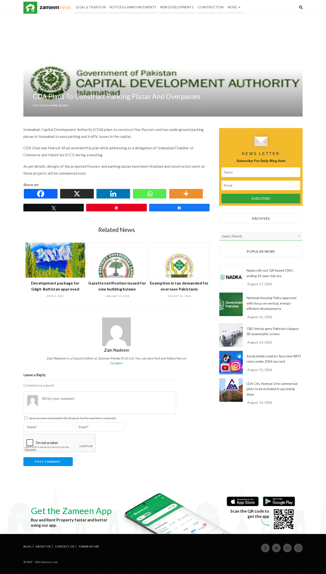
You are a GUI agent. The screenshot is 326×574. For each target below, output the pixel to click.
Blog (27, 546)
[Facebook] (41, 193)
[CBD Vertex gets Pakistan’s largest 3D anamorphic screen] (231, 335)
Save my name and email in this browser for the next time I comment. (72, 418)
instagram (298, 552)
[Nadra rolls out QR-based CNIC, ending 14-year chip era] (231, 277)
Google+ (116, 363)
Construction (211, 7)
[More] (187, 193)
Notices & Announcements (133, 7)
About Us (43, 546)
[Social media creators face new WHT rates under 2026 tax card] (231, 363)
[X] (77, 193)
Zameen (30, 7)
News (55, 7)
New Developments (177, 7)
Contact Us (64, 546)
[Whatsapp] (150, 193)
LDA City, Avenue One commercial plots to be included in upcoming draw (272, 388)
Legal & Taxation (91, 7)
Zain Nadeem (41, 105)
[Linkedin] (114, 193)
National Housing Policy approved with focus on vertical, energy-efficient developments (271, 303)
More (232, 7)
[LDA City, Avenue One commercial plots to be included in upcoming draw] (231, 390)
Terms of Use (89, 546)
